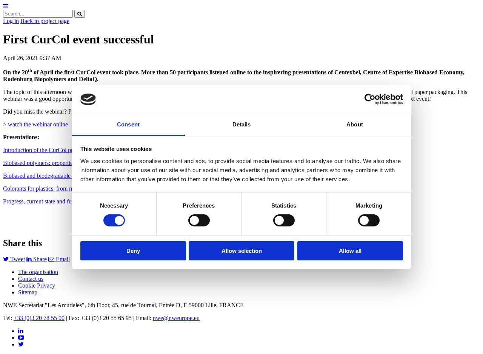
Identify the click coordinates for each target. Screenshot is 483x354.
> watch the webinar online (36, 124)
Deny (133, 251)
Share (39, 259)
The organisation (38, 272)
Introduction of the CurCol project (43, 150)
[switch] (199, 220)
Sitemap (27, 292)
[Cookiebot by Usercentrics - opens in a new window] (370, 99)
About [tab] (354, 124)
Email (62, 259)
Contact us (30, 279)
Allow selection (242, 251)
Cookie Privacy (36, 285)
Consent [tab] (128, 124)
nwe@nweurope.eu (176, 318)
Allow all (350, 251)
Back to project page (44, 21)
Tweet (17, 259)
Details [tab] (241, 124)
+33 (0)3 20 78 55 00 (39, 318)
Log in (11, 21)
